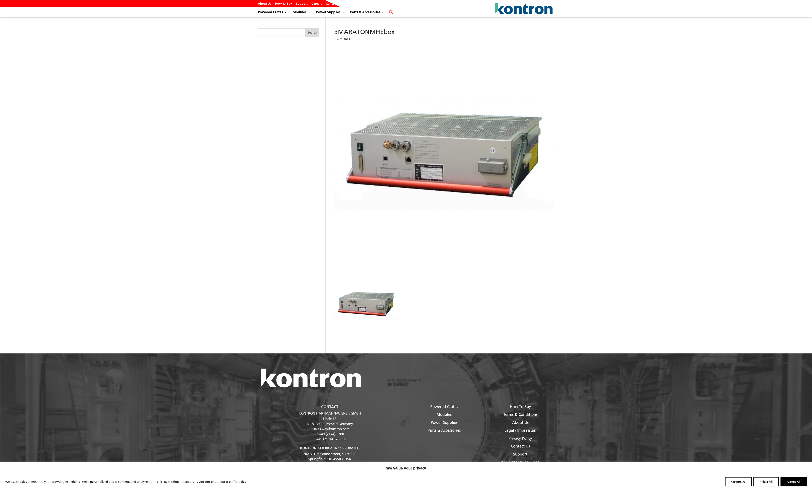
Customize (738, 482)
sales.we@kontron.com (331, 429)
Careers (316, 3)
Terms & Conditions (520, 414)
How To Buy (283, 3)
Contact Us (333, 3)
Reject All (766, 482)
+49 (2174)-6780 (331, 434)
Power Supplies (328, 12)
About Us (264, 3)
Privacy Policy (520, 438)
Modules (299, 12)
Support (301, 3)
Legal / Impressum (520, 430)
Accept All (794, 482)
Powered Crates (270, 12)
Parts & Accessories (365, 12)
